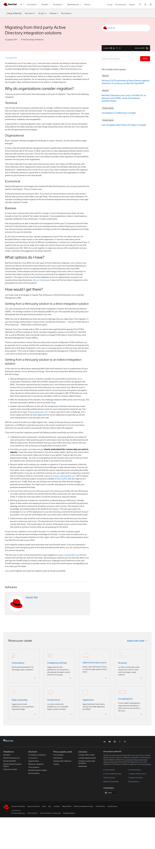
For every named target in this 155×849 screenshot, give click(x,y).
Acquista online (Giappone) (62, 761)
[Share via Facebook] (111, 48)
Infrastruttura (53, 700)
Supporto (132, 5)
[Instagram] (125, 742)
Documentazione (120, 5)
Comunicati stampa (134, 770)
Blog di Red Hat (66, 806)
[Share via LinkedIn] (114, 48)
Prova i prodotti (58, 755)
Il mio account (32, 758)
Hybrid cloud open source (94, 662)
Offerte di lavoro (133, 781)
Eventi (44, 806)
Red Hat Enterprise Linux (11, 758)
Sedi (50, 806)
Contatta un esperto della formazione (86, 762)
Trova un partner (33, 767)
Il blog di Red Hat (14, 13)
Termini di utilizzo (32, 813)
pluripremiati (147, 764)
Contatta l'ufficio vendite (86, 755)
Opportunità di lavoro (33, 806)
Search (145, 58)
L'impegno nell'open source (137, 774)
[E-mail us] (120, 48)
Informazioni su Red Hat (18, 806)
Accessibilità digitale (69, 813)
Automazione (18, 663)
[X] (120, 742)
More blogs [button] (65, 13)
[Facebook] (114, 742)
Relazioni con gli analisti (110, 781)
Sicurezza (122, 663)
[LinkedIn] (104, 742)
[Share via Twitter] (117, 48)
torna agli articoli (11, 58)
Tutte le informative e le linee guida (50, 813)
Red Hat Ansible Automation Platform (12, 765)
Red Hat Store (58, 758)
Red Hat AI (6, 755)
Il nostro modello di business (112, 774)
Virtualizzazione (125, 699)
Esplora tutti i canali (135, 641)
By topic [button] (41, 13)
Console (110, 5)
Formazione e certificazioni (37, 755)
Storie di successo (109, 778)
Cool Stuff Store (100, 806)
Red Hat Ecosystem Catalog (37, 770)
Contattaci (57, 806)
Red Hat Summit (112, 806)
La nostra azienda (109, 770)
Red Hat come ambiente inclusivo (83, 806)
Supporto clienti (33, 761)
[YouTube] (109, 742)
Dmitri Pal (111, 28)
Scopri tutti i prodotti (10, 769)
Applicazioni (88, 700)
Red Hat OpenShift (9, 761)
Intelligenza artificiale (57, 663)
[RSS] (147, 48)
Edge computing (19, 700)
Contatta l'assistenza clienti (87, 758)
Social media (82, 766)
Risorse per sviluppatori (35, 764)
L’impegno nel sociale (135, 778)
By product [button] (29, 13)
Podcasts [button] (53, 13)
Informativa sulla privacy (18, 813)
